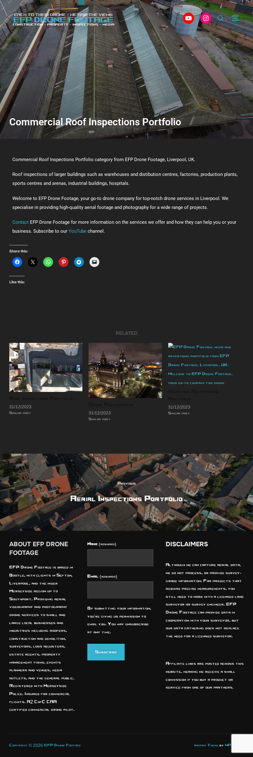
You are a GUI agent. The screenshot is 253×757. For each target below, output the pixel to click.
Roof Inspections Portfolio (41, 399)
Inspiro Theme (206, 745)
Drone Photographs (111, 405)
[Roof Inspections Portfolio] (45, 367)
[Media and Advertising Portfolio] (204, 364)
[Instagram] (205, 18)
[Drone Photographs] (125, 370)
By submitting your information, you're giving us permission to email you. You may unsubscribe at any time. (119, 620)
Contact (20, 222)
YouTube (77, 231)
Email (102, 576)
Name (101, 544)
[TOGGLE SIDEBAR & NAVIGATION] (237, 18)
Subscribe (106, 652)
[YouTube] (188, 18)
